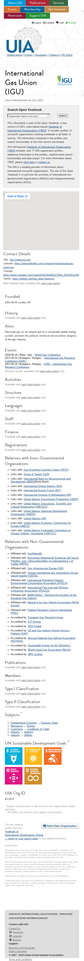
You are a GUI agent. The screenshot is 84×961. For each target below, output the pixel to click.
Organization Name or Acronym (23, 116)
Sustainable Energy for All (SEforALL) (49, 645)
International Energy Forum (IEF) (42, 490)
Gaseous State (49, 722)
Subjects (54, 55)
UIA (19, 38)
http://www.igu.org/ (20, 259)
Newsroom (15, 15)
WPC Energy (35, 654)
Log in (38, 22)
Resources (17, 726)
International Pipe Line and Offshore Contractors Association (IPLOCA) (39, 589)
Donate (72, 22)
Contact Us (15, 928)
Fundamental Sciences (24, 722)
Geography (41, 55)
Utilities (28, 735)
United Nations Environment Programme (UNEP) (51, 499)
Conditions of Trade (38, 729)
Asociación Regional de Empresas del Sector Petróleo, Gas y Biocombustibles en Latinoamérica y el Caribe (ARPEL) (45, 560)
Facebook (18, 932)
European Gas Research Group (45, 617)
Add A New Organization (61, 825)
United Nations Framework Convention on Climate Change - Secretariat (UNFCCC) (41, 532)
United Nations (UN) (35, 518)
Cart (61, 22)
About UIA (15, 2)
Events (12, 9)
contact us (44, 162)
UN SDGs (66, 55)
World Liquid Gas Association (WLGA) (49, 649)
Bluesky (17, 940)
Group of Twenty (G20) (36, 474)
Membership (32, 9)
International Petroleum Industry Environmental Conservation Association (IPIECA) (39, 582)
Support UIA (37, 15)
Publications (38, 2)
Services (58, 2)
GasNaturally (35, 553)
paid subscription (50, 283)
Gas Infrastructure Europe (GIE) (46, 568)
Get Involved (56, 9)
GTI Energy (34, 621)
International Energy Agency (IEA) (43, 486)
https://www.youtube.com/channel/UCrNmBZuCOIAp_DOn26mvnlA (41, 275)
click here (28, 162)
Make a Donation (18, 951)
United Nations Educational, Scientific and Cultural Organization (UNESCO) (41, 505)
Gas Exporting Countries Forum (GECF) (46, 469)
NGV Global (34, 626)
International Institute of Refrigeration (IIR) (47, 494)
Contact (49, 22)
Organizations (14, 55)
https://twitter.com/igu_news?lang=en (33, 278)
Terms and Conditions (20, 959)
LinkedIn (17, 936)
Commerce (17, 729)
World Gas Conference (48, 354)
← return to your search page (21, 838)
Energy (31, 726)
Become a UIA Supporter (22, 948)
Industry (15, 732)
